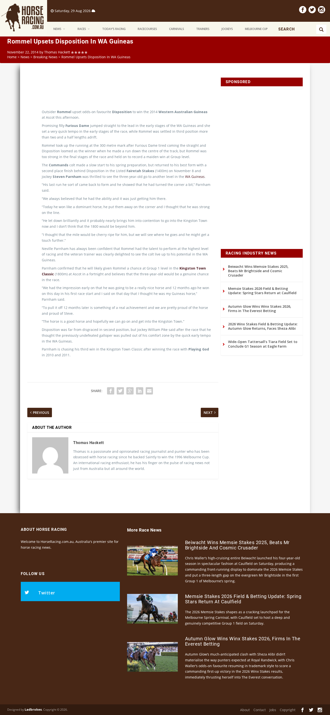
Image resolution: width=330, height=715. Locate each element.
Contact (259, 710)
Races (82, 29)
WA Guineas (195, 176)
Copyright (287, 710)
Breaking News (45, 57)
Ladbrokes (33, 709)
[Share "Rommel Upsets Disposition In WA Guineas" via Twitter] (120, 391)
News (57, 29)
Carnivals (176, 29)
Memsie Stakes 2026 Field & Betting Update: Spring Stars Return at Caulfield (262, 290)
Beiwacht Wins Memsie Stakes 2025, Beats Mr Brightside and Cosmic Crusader (258, 270)
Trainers (202, 29)
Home (12, 57)
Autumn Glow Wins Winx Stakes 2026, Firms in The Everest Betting (259, 308)
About (245, 710)
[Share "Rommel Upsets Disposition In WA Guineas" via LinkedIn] (139, 391)
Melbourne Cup (256, 29)
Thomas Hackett (57, 52)
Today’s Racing (114, 29)
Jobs (272, 710)
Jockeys (227, 29)
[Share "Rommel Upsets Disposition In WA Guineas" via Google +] (130, 391)
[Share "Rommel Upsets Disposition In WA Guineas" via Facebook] (110, 391)
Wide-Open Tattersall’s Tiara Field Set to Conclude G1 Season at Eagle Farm (262, 343)
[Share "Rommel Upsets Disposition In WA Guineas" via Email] (149, 391)
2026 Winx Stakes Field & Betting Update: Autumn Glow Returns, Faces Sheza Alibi (263, 326)
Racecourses (147, 29)
